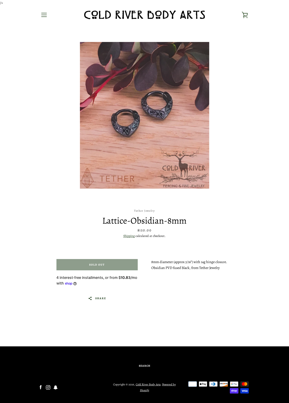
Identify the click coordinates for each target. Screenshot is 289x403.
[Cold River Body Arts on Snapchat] (55, 387)
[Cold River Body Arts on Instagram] (48, 387)
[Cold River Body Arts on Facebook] (40, 387)
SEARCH (144, 366)
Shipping (129, 236)
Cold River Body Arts (148, 384)
